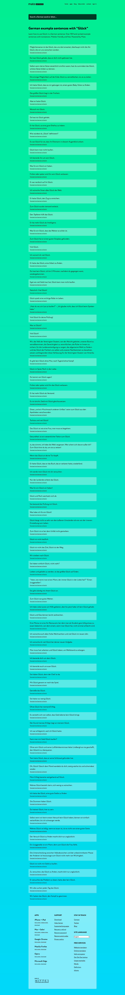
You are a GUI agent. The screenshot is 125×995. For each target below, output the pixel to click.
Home (66, 4)
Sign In (94, 4)
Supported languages (61, 926)
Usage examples (79, 961)
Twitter (76, 923)
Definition (77, 967)
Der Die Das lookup (81, 957)
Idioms (76, 970)
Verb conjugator (79, 954)
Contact (88, 4)
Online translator (80, 951)
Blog (75, 4)
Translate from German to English (38, 52)
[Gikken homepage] (41, 980)
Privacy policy (59, 939)
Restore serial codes (61, 936)
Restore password (60, 933)
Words (76, 964)
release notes (44, 922)
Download (37, 925)
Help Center (81, 4)
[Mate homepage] (35, 4)
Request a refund (60, 930)
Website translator (80, 948)
